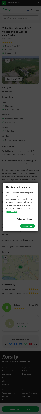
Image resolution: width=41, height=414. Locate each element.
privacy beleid (11, 211)
